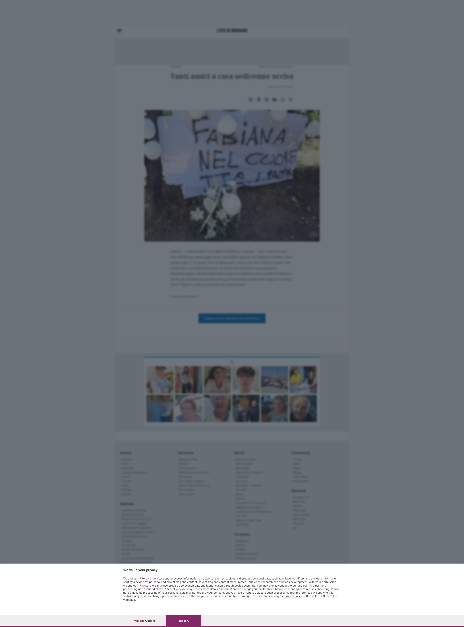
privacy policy (293, 596)
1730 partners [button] (147, 578)
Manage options (145, 620)
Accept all (183, 620)
